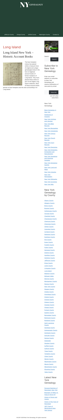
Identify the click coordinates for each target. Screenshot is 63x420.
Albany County (48, 200)
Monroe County (49, 279)
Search (46, 56)
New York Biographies (51, 128)
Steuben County (49, 343)
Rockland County (49, 320)
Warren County (49, 359)
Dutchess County (49, 237)
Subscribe (54, 92)
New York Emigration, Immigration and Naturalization (51, 152)
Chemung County (49, 221)
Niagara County (49, 289)
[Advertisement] (31, 21)
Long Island (48, 271)
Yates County (48, 372)
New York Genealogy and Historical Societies (50, 158)
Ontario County (49, 297)
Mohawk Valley (49, 276)
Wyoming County (49, 369)
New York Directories (50, 147)
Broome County (49, 208)
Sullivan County (49, 348)
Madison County (49, 273)
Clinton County (48, 226)
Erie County (47, 239)
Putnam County (49, 310)
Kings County (48, 263)
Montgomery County (50, 281)
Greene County (49, 252)
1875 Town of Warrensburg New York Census (50, 408)
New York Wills (49, 184)
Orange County (21, 34)
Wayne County (48, 364)
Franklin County (49, 245)
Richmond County (49, 318)
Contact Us (56, 34)
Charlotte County (49, 216)
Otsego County (49, 307)
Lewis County (48, 266)
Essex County (48, 242)
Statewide (47, 341)
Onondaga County (50, 294)
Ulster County (48, 356)
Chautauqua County (50, 219)
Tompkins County (49, 354)
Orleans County (49, 302)
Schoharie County (49, 333)
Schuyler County (49, 335)
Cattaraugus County (50, 211)
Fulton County (48, 247)
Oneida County (49, 292)
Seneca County (49, 338)
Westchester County (50, 367)
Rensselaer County (50, 315)
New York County (49, 286)
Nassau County (49, 284)
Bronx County (48, 206)
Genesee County (49, 250)
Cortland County (49, 232)
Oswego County (49, 305)
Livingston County (49, 268)
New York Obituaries (50, 179)
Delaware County (49, 234)
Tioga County (48, 351)
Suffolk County (32, 34)
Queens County (49, 312)
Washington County (44, 34)
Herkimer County (49, 258)
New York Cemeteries (51, 131)
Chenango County (49, 224)
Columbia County (49, 229)
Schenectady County (50, 330)
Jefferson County (9, 34)
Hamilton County (49, 255)
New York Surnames (50, 182)
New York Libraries (50, 172)
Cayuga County (49, 213)
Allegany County (49, 203)
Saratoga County (49, 327)
